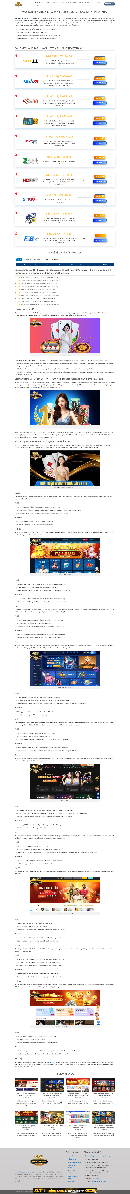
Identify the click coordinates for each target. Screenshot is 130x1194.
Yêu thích (54, 259)
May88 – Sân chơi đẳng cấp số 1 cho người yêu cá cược (26, 1094)
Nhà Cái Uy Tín (40, 2)
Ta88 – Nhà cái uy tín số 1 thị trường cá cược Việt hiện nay (104, 1127)
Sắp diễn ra (37, 259)
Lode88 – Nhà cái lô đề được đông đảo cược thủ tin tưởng (78, 1094)
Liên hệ (98, 2)
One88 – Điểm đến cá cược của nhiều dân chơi (78, 1127)
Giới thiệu (51, 2)
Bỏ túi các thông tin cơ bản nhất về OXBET (52, 1127)
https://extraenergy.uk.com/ (100, 1156)
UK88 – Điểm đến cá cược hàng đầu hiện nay (26, 1127)
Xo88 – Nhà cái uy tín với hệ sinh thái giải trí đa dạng (103, 1094)
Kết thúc (46, 259)
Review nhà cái (71, 2)
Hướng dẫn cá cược (86, 2)
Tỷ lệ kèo (60, 2)
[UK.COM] (23, 4)
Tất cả (19, 259)
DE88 (37, 5)
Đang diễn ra (27, 259)
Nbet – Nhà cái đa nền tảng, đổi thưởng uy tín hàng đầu (52, 1094)
